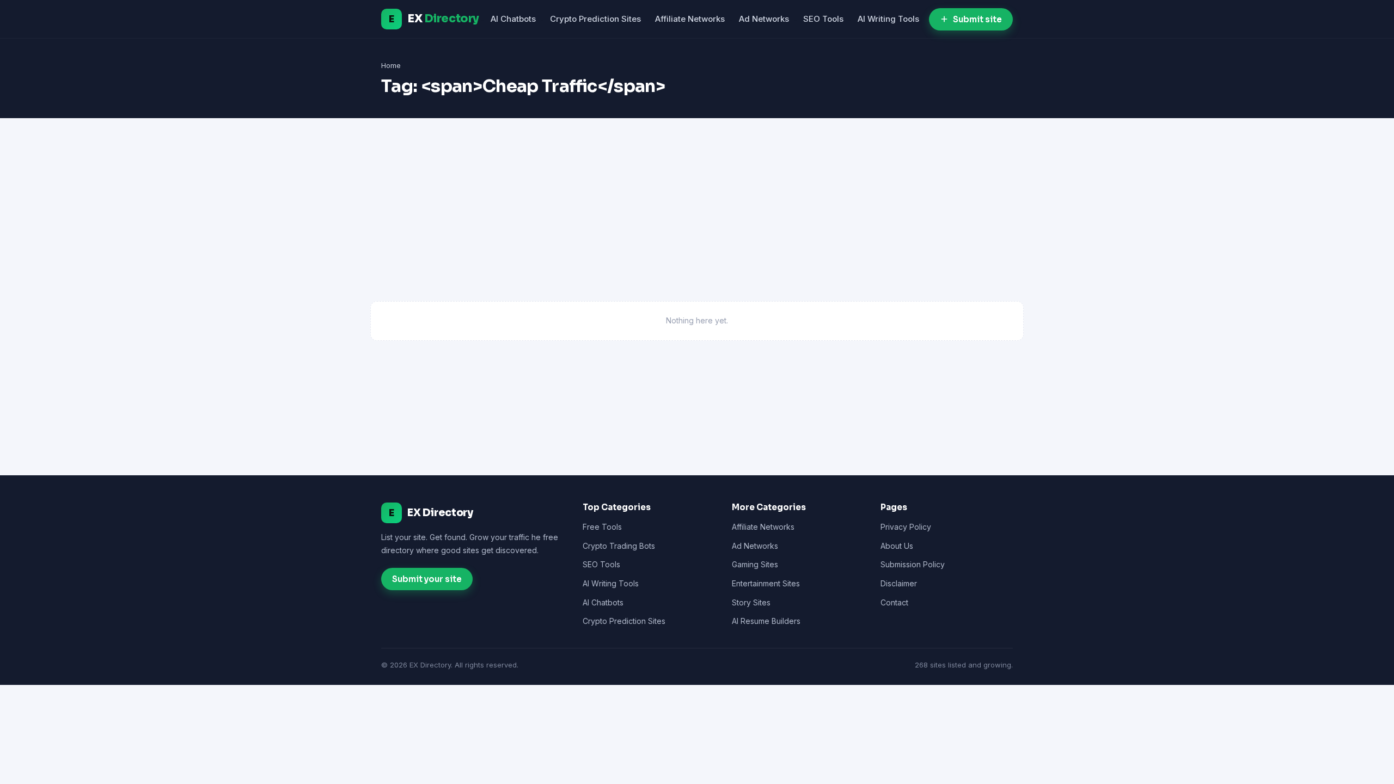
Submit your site (427, 579)
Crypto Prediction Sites (595, 19)
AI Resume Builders (766, 621)
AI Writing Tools (888, 19)
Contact (894, 602)
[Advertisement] (697, 219)
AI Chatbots (513, 19)
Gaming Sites (755, 564)
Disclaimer (899, 583)
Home (391, 65)
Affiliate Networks (690, 19)
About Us (897, 545)
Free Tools (602, 526)
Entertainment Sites (766, 583)
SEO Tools (823, 19)
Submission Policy (913, 564)
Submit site (977, 19)
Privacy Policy (906, 526)
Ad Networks (764, 19)
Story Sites (751, 602)
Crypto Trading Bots (619, 545)
